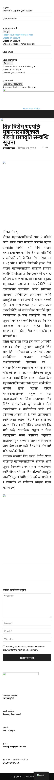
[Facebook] (6, 154)
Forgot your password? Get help (18, 34)
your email (8, 51)
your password (10, 28)
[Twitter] (12, 154)
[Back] (3, 4)
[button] (5, 114)
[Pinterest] (19, 154)
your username (10, 18)
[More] (32, 154)
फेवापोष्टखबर (9, 148)
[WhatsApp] (26, 154)
